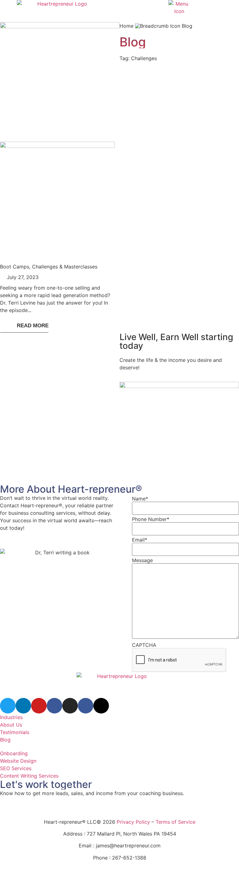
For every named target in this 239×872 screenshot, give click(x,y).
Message (142, 560)
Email (139, 539)
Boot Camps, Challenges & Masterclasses (48, 266)
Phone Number (150, 519)
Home (127, 26)
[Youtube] (39, 705)
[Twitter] (8, 705)
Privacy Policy (133, 822)
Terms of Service (175, 822)
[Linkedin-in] (23, 705)
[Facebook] (85, 705)
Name (140, 498)
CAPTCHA (144, 644)
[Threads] (101, 705)
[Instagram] (70, 705)
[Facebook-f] (54, 705)
